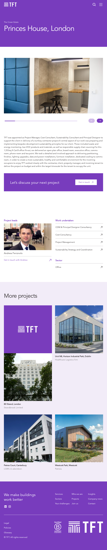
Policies (7, 527)
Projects (75, 499)
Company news (95, 499)
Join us (75, 503)
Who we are (77, 494)
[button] (101, 4)
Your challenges (62, 503)
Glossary (8, 532)
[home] (10, 4)
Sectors (58, 499)
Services (59, 494)
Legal (6, 523)
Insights (91, 494)
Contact (91, 503)
